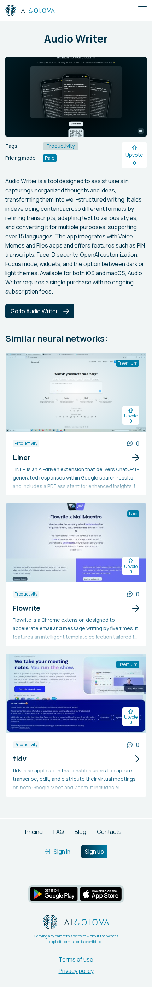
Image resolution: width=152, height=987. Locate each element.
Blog (80, 832)
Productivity (25, 443)
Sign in (62, 851)
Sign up (94, 851)
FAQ (58, 832)
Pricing (34, 832)
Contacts (109, 832)
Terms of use (76, 959)
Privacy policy (76, 971)
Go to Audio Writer (34, 311)
